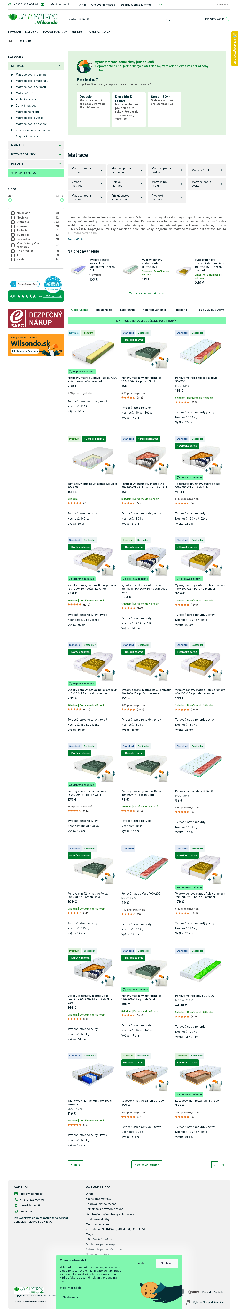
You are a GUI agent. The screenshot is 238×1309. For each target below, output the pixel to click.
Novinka (38, 217)
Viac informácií (70, 1287)
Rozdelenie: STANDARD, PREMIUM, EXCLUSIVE (116, 1229)
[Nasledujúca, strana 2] (214, 1164)
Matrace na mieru (27, 111)
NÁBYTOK (17, 145)
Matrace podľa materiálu (32, 80)
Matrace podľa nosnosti (31, 124)
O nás (83, 4)
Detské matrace (26, 105)
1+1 (38, 255)
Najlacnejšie (104, 309)
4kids (38, 259)
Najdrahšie (127, 309)
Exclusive (38, 230)
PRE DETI (17, 163)
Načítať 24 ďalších (147, 1164)
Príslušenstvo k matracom (33, 130)
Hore (77, 1164)
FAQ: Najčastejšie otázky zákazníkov (110, 1214)
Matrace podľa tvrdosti (31, 86)
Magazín (91, 1234)
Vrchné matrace (26, 99)
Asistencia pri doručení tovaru (105, 1249)
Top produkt (38, 251)
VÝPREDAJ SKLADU (23, 172)
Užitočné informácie (99, 1239)
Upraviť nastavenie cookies (30, 1301)
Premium (38, 226)
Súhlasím (167, 1263)
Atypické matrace (27, 136)
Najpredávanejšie (154, 309)
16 (222, 1164)
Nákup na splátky (97, 1254)
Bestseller (38, 239)
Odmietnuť (141, 1263)
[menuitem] (14, 32)
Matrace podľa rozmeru (31, 74)
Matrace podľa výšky (29, 117)
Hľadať (168, 19)
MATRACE (17, 65)
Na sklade (38, 213)
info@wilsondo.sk (31, 1193)
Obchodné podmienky (100, 1244)
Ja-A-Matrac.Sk (30, 1205)
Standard (38, 221)
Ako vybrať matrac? (103, 4)
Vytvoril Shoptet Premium (208, 1302)
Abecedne (180, 309)
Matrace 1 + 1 (24, 93)
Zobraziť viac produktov (145, 293)
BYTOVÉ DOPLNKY (23, 154)
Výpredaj (38, 234)
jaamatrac (26, 1211)
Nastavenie (70, 1297)
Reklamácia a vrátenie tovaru (105, 1209)
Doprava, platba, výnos (136, 4)
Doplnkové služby (97, 1219)
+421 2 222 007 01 (32, 1199)
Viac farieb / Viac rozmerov (38, 245)
